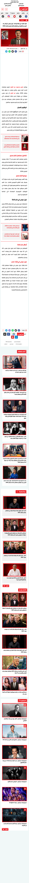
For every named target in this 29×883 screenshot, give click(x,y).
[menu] (6, 9)
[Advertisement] (14, 70)
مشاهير (23, 13)
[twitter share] (12, 51)
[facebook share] (16, 51)
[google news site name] (13, 334)
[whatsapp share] (9, 51)
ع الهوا (18, 13)
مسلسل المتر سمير (17, 342)
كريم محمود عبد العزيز (16, 87)
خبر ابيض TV (12, 13)
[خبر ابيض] (23, 9)
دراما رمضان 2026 (9, 342)
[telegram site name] (16, 337)
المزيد (7, 586)
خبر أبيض (12, 93)
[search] (2, 9)
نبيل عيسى (11, 344)
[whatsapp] (3, 330)
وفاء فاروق (23, 48)
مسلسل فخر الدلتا (19, 344)
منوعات (6, 13)
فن (27, 13)
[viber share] (6, 51)
